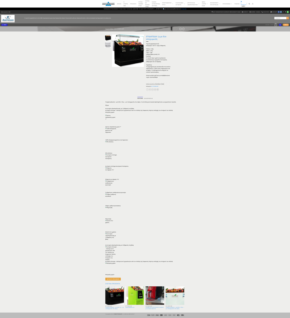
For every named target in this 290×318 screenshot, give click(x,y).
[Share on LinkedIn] (157, 89)
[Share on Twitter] (150, 89)
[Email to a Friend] (152, 89)
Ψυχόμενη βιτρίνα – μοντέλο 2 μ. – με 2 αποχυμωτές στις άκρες (114, 308)
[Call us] (288, 12)
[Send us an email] (285, 12)
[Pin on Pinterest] (155, 89)
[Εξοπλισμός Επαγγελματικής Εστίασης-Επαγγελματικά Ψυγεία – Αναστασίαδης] (11, 18)
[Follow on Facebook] (279, 12)
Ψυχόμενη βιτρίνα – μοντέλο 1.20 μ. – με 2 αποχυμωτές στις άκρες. (175, 308)
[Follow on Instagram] (281, 12)
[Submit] (287, 18)
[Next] (141, 50)
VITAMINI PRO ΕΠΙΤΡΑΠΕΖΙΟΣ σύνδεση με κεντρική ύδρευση (155, 308)
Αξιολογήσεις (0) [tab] (148, 98)
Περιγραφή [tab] (140, 98)
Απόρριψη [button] (183, 9)
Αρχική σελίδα (109, 29)
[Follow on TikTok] (283, 12)
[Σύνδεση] (280, 25)
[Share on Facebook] (147, 89)
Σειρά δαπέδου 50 (129, 307)
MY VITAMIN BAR (119, 29)
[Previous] (114, 50)
